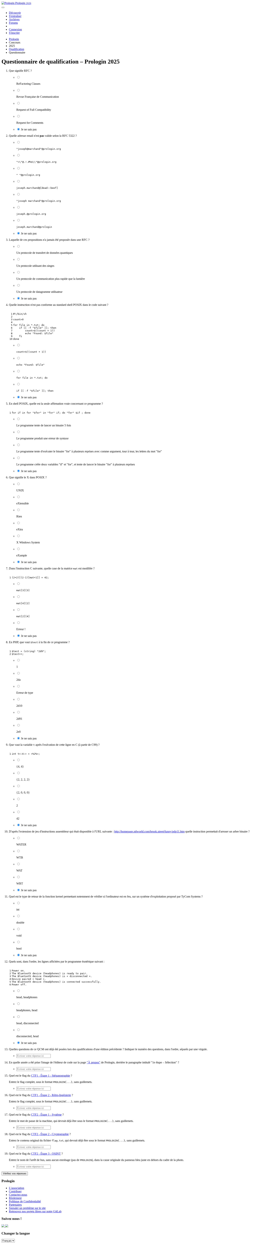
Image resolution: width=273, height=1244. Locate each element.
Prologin (22, 3)
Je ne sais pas (28, 129)
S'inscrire (14, 32)
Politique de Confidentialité (25, 1201)
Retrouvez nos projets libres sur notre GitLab (35, 1211)
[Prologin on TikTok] (6, 1226)
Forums (13, 22)
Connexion (15, 29)
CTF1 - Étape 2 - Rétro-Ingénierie (51, 1095)
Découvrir (15, 12)
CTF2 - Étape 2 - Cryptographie (50, 1134)
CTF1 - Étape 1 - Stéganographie (50, 1075)
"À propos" (93, 1062)
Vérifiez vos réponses (14, 1173)
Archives (14, 19)
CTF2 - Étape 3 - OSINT (46, 1153)
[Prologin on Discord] (3, 1226)
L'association (16, 1188)
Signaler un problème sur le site (27, 1208)
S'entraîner (15, 16)
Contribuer (15, 1191)
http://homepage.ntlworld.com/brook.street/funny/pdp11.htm (149, 831)
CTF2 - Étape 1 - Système (46, 1114)
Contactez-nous (18, 1194)
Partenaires (15, 1204)
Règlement (15, 1198)
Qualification (16, 49)
